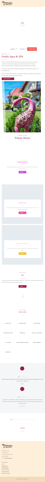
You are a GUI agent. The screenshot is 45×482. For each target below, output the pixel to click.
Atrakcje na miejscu (5, 469)
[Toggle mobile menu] (42, 3)
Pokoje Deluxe (5, 466)
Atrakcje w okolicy (5, 471)
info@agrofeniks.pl (8, 458)
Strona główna (5, 462)
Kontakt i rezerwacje (6, 473)
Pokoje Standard (5, 467)
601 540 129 (5, 456)
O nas (3, 464)
